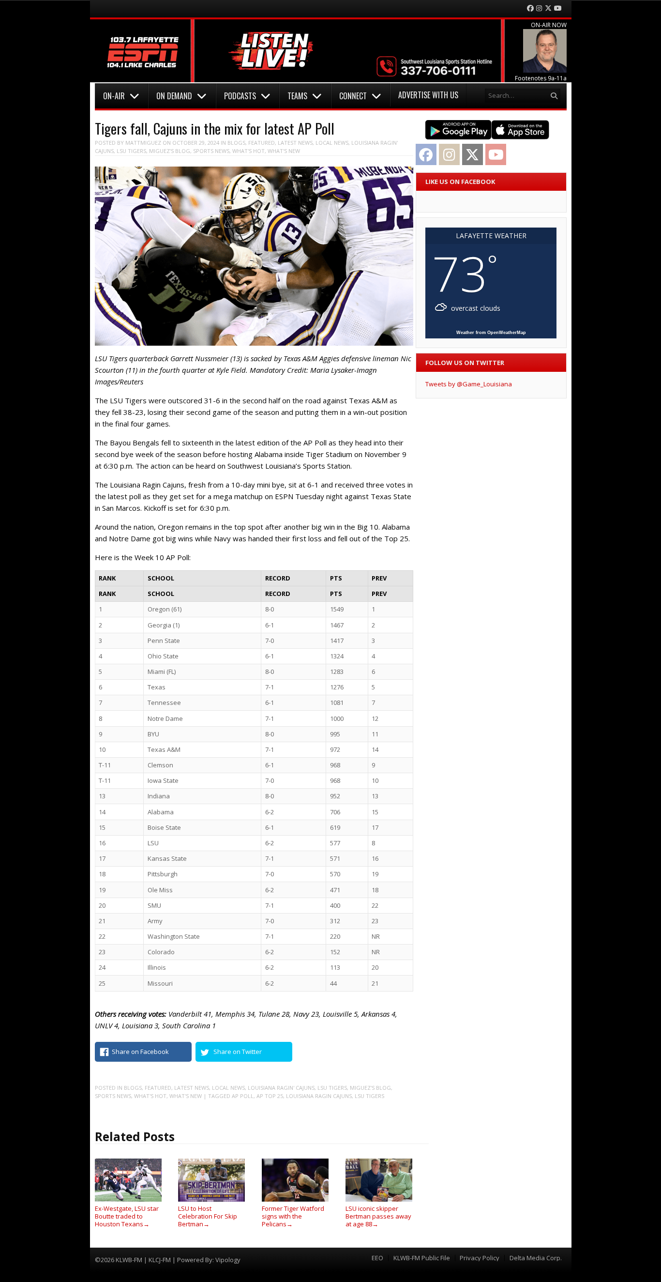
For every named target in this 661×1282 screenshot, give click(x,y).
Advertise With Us (428, 95)
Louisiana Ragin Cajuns (319, 1095)
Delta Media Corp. (536, 1258)
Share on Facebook (140, 1051)
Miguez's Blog (169, 150)
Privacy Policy (479, 1258)
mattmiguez (143, 142)
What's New (284, 150)
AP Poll (243, 1095)
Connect (353, 96)
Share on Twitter (237, 1051)
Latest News (295, 142)
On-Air (114, 96)
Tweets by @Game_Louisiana (468, 384)
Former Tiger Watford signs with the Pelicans (293, 1216)
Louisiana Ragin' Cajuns (281, 1087)
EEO (377, 1258)
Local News (331, 142)
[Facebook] (530, 8)
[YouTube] (558, 8)
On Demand (174, 96)
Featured (261, 142)
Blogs (236, 142)
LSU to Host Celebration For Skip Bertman (207, 1216)
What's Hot (248, 150)
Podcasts (240, 96)
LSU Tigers (131, 150)
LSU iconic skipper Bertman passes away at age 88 (378, 1216)
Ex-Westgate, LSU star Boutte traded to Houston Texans (127, 1216)
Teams (297, 96)
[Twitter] (548, 8)
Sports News (211, 150)
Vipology (227, 1259)
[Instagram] (539, 8)
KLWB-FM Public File (421, 1258)
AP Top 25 (269, 1095)
